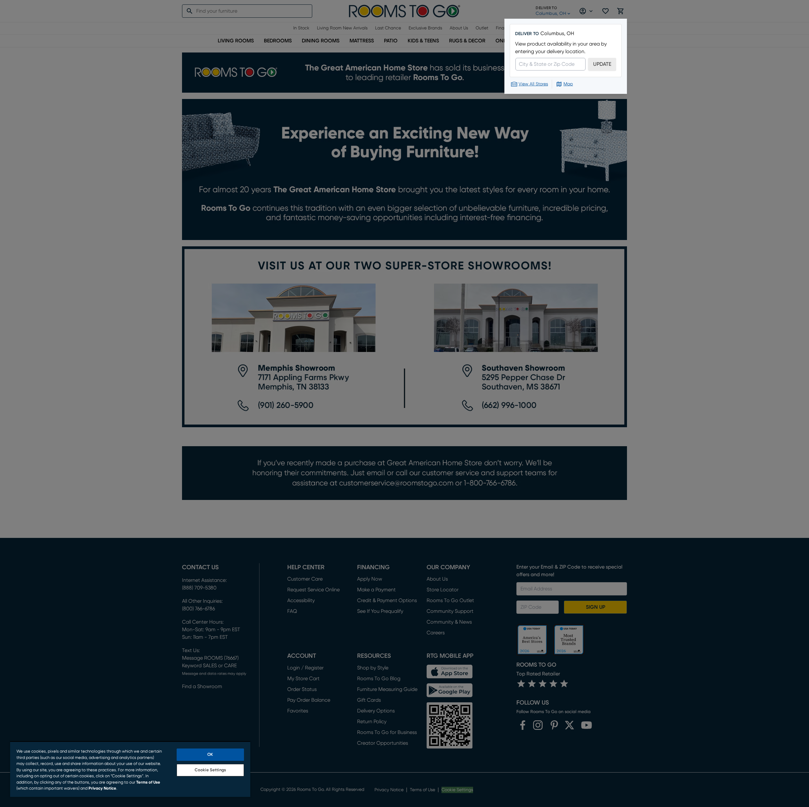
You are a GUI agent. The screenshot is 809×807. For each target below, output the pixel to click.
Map (568, 84)
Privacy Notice (102, 788)
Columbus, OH (557, 33)
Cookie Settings (210, 770)
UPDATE (602, 64)
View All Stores (533, 84)
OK (210, 755)
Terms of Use (148, 782)
